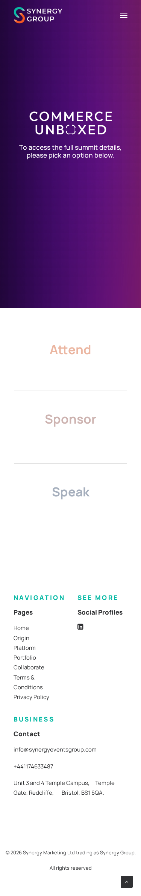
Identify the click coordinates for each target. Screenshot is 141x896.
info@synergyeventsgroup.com (55, 749)
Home (21, 628)
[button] (123, 15)
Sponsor (70, 418)
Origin (21, 638)
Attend (70, 349)
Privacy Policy (31, 697)
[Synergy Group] (38, 15)
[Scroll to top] (127, 881)
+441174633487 (33, 766)
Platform (25, 648)
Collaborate (29, 667)
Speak (70, 491)
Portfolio (25, 657)
